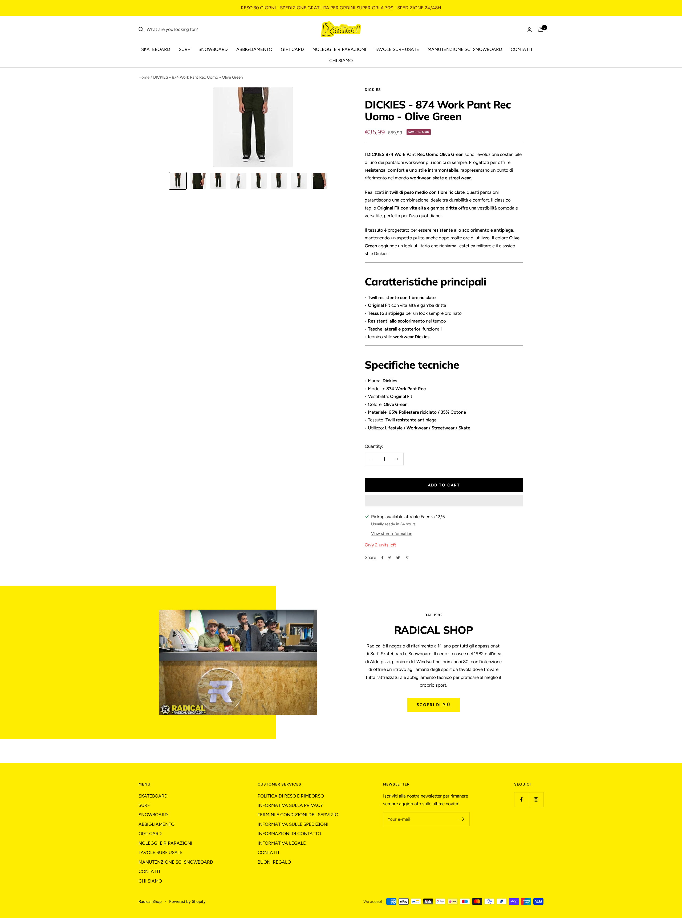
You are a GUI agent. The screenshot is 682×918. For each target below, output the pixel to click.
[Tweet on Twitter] (398, 557)
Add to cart (444, 485)
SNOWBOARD (213, 49)
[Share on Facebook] (382, 557)
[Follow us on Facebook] (521, 799)
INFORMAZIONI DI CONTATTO (289, 833)
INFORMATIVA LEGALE (282, 843)
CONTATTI (521, 49)
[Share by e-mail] (407, 557)
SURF (184, 49)
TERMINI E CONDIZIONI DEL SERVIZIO (298, 814)
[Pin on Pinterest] (389, 557)
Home (144, 77)
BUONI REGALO (274, 862)
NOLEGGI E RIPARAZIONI (339, 49)
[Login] (529, 29)
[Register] (462, 819)
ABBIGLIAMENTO (254, 49)
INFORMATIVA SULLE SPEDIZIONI (293, 824)
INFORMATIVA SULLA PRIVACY (290, 805)
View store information (391, 533)
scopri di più (433, 704)
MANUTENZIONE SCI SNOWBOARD (465, 49)
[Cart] (540, 29)
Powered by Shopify (187, 901)
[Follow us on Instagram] (536, 799)
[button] (444, 500)
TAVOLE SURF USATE (397, 49)
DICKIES (373, 89)
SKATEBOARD (155, 49)
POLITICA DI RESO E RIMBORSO (291, 796)
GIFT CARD (292, 49)
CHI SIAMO (341, 60)
